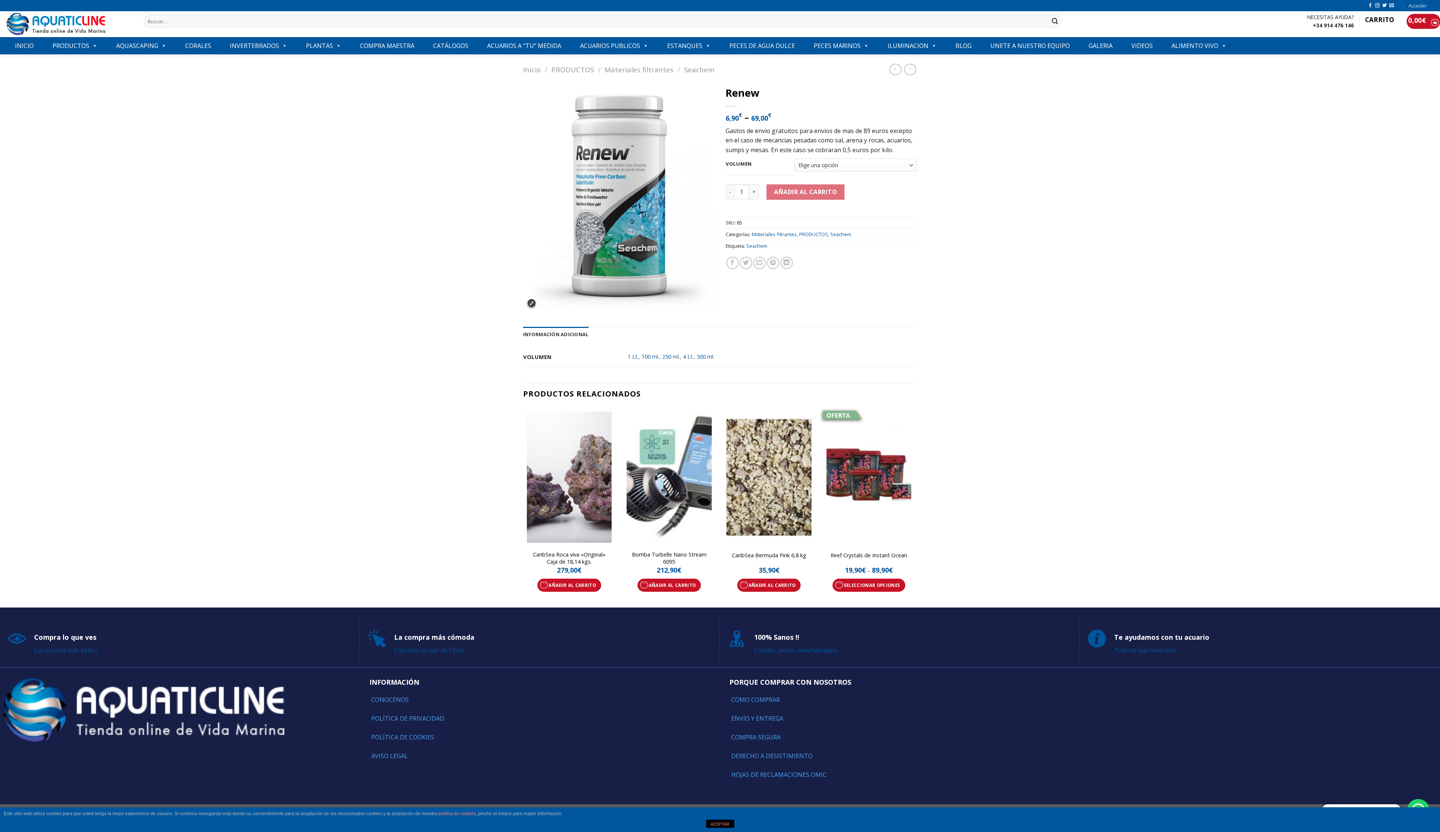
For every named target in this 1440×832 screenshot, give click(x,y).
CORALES (198, 46)
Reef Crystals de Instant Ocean (869, 555)
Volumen (739, 164)
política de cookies (457, 813)
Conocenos (390, 700)
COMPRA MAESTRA (387, 46)
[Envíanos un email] (1391, 5)
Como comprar (755, 700)
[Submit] (1054, 21)
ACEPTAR (720, 824)
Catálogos (450, 46)
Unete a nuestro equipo (1030, 46)
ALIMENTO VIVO (1195, 46)
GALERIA (1101, 46)
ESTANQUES (684, 46)
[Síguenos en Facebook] (1370, 5)
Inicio (532, 69)
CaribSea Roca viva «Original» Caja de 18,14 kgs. (569, 558)
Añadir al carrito (805, 192)
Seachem (699, 69)
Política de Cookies (402, 737)
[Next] (914, 506)
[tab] (555, 334)
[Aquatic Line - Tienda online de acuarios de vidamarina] (69, 24)
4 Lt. (688, 356)
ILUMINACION (908, 46)
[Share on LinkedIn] (786, 263)
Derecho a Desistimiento (772, 756)
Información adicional (555, 334)
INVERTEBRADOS (254, 46)
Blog (964, 46)
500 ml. (705, 356)
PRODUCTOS (70, 46)
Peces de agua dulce (762, 46)
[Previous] (523, 506)
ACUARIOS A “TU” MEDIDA (524, 46)
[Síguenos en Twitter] (1384, 5)
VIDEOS (1142, 46)
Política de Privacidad (407, 718)
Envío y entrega (757, 718)
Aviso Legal (389, 756)
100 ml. (650, 356)
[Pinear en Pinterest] (773, 263)
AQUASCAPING (137, 46)
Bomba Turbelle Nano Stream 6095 (669, 558)
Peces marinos (837, 46)
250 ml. (671, 356)
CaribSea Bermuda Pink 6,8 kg (769, 555)
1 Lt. (633, 356)
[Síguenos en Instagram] (1377, 5)
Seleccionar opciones (872, 585)
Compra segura (756, 737)
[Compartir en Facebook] (732, 263)
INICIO (24, 46)
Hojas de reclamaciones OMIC (778, 775)
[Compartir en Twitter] (746, 263)
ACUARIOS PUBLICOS (610, 46)
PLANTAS (319, 46)
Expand (531, 303)
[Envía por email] (759, 263)
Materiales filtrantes (639, 69)
